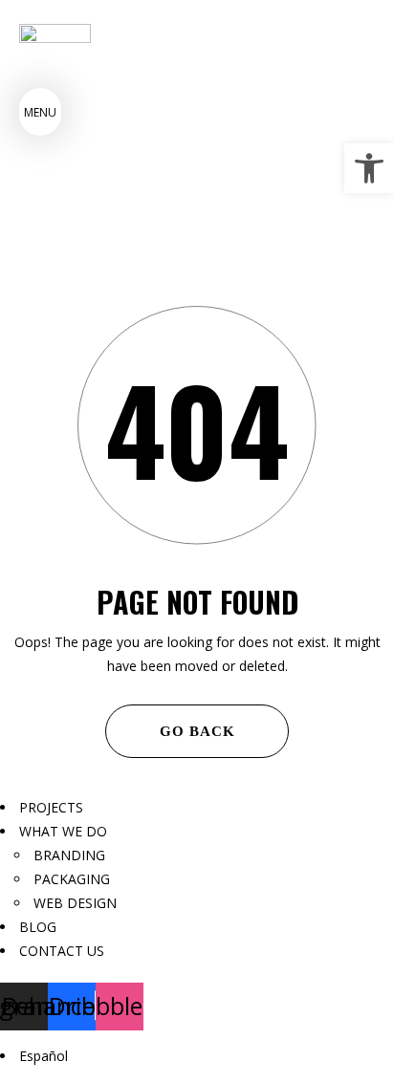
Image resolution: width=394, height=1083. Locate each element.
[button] (369, 168)
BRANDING (69, 855)
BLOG (37, 927)
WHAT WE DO (63, 831)
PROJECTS (51, 807)
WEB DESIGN (75, 903)
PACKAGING (71, 879)
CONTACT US (61, 951)
